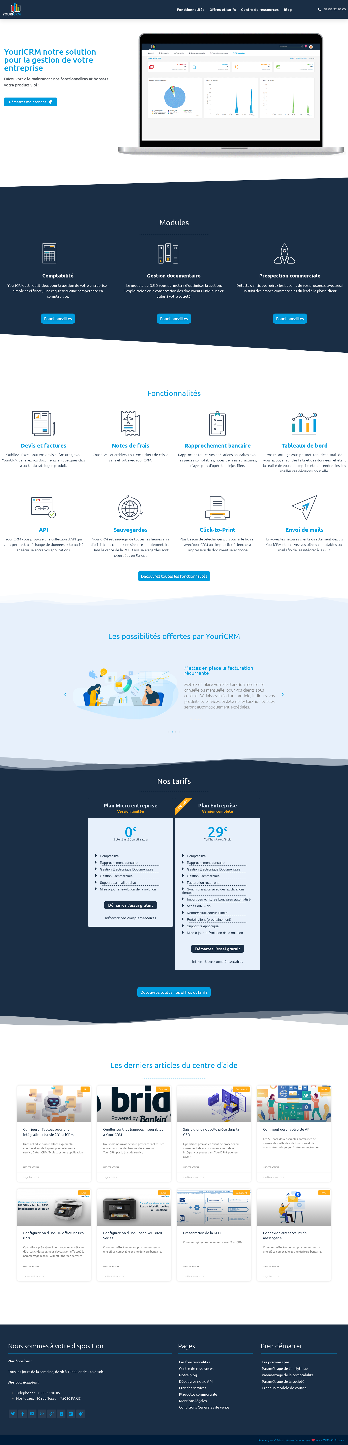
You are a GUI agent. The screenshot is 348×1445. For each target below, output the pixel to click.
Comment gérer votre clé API (287, 1129)
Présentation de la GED (202, 1233)
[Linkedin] (32, 1414)
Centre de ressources (260, 9)
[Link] (51, 1414)
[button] (65, 694)
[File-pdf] (61, 1414)
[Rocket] (80, 1414)
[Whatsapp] (42, 1414)
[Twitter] (13, 1414)
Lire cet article (31, 1167)
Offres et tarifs (222, 9)
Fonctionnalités (190, 9)
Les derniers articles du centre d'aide (174, 1065)
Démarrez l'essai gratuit (130, 905)
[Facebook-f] (22, 1414)
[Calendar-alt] (71, 1414)
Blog (288, 9)
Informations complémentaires (130, 918)
